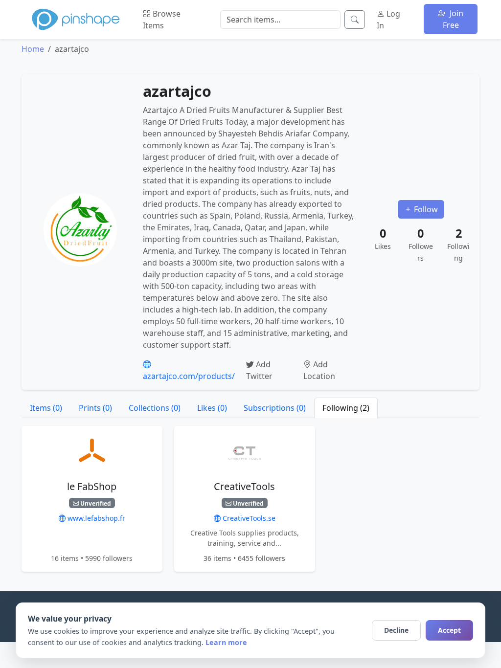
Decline (396, 630)
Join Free (453, 19)
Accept (449, 630)
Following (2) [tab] (345, 407)
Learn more (226, 642)
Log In (388, 19)
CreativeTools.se (248, 518)
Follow (425, 209)
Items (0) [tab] (46, 407)
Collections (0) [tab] (155, 407)
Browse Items (162, 19)
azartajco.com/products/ (189, 376)
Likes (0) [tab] (212, 407)
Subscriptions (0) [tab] (275, 407)
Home (33, 49)
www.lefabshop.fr (95, 518)
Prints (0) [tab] (95, 407)
